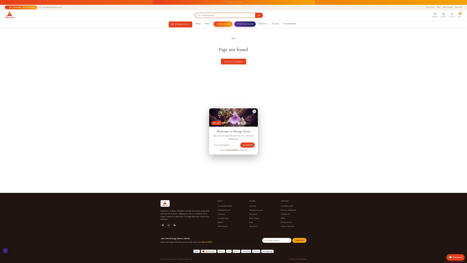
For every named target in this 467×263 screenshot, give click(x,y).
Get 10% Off (247, 145)
